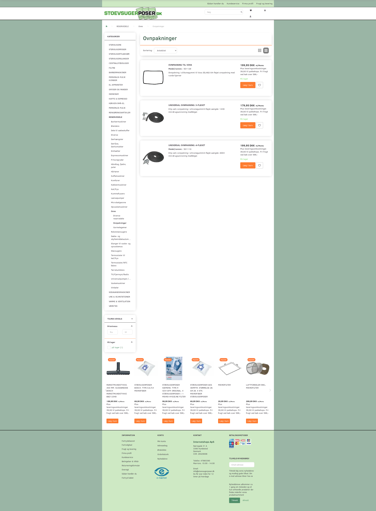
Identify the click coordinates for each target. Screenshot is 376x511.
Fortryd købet (128, 477)
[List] (266, 50)
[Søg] (241, 11)
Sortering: (147, 50)
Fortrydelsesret (128, 441)
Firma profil (247, 3)
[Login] (252, 16)
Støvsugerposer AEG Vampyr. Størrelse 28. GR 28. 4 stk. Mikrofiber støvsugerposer (201, 390)
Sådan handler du (215, 3)
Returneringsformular (131, 465)
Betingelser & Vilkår (130, 461)
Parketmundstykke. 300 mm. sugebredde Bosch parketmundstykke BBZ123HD (117, 390)
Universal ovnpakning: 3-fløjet (186, 104)
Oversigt (125, 469)
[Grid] (259, 50)
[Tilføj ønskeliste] (259, 85)
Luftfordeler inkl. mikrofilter (256, 386)
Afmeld (246, 500)
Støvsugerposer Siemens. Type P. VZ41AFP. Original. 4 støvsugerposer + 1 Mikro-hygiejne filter (174, 390)
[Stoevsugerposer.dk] (133, 13)
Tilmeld (234, 500)
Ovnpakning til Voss (180, 64)
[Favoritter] (252, 10)
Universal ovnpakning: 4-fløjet (186, 145)
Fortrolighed (127, 445)
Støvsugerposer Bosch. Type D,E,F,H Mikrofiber (144, 387)
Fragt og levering (264, 3)
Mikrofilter (224, 384)
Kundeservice (233, 3)
